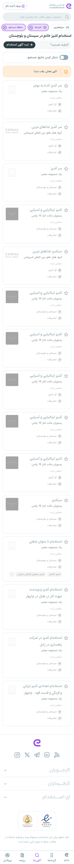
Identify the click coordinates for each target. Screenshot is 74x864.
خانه (66, 860)
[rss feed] (57, 755)
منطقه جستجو (16, 27)
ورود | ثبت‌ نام (13, 6)
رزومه (22, 860)
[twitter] (27, 755)
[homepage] (37, 742)
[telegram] (37, 755)
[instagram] (17, 755)
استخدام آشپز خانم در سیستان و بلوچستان (40, 36)
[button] (61, 27)
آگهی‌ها (37, 860)
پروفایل (7, 860)
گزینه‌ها (52, 860)
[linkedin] (47, 755)
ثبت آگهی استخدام (17, 45)
